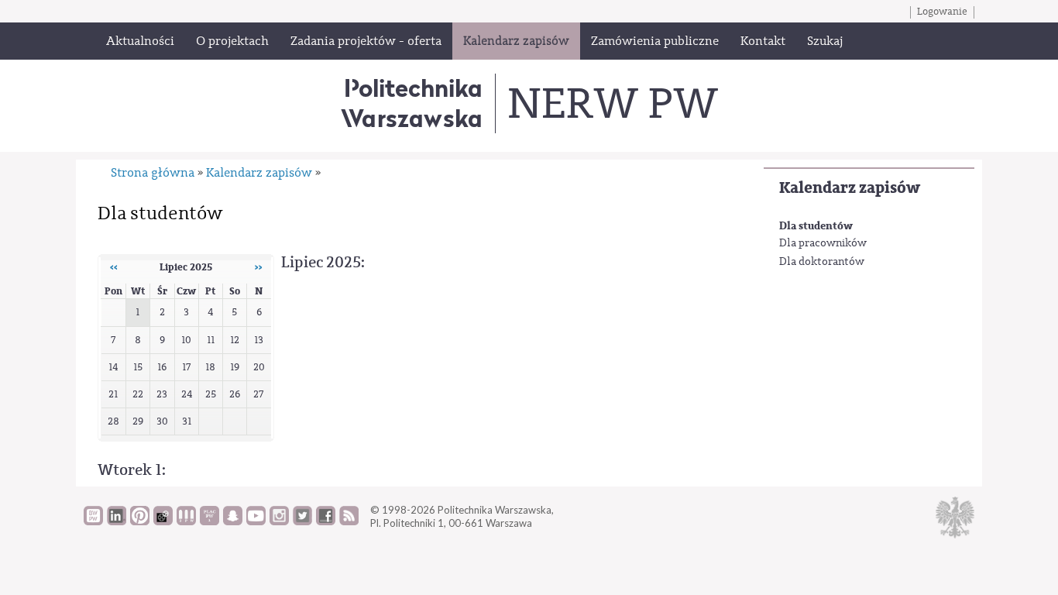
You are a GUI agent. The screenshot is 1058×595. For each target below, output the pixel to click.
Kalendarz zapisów (849, 188)
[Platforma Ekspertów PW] (163, 521)
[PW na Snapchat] (232, 521)
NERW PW (612, 103)
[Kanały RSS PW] (349, 521)
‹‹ (114, 267)
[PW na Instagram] (279, 521)
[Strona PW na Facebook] (325, 521)
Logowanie (942, 11)
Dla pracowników (823, 243)
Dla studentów (816, 225)
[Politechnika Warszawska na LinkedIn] (116, 521)
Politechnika (412, 103)
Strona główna (152, 173)
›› (259, 267)
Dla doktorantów (821, 262)
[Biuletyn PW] (186, 521)
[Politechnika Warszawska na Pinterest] (139, 521)
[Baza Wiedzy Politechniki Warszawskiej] (93, 521)
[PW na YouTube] (256, 521)
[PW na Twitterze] (302, 521)
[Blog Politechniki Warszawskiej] (209, 521)
